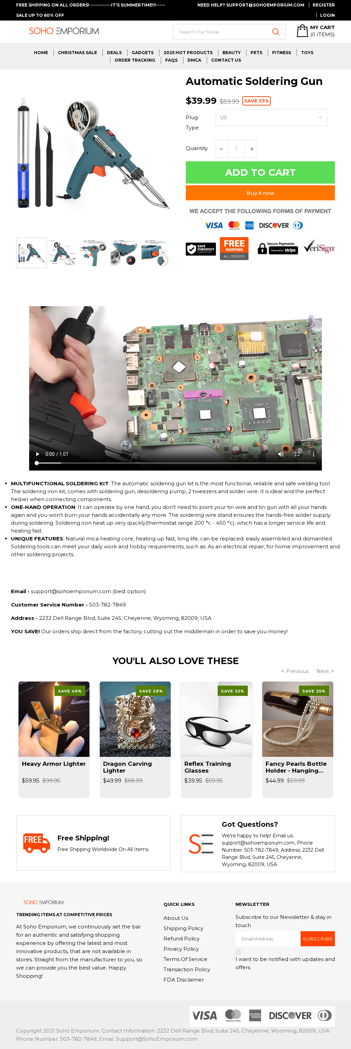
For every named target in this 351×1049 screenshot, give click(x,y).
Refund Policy (181, 938)
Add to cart (260, 172)
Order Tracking (134, 60)
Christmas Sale (77, 52)
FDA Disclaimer (184, 979)
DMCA (194, 60)
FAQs (171, 60)
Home (41, 52)
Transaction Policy (187, 969)
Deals (114, 52)
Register (324, 5)
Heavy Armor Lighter (54, 763)
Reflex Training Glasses (207, 767)
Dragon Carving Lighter (127, 767)
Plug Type (192, 122)
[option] (31, 252)
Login (327, 15)
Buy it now (260, 193)
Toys (307, 52)
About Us (176, 918)
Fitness (281, 52)
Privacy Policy (181, 949)
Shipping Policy (183, 928)
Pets (256, 52)
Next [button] (163, 253)
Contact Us (226, 60)
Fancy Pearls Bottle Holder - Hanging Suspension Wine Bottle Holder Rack (296, 767)
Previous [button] (23, 253)
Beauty (231, 52)
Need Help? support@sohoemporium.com (250, 5)
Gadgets (143, 52)
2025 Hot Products (188, 52)
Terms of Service (185, 959)
